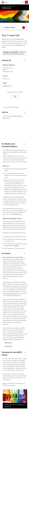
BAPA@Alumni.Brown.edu (13, 293)
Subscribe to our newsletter (10, 52)
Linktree (16, 107)
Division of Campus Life (8, 6)
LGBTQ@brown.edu (17, 214)
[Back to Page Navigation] (24, 60)
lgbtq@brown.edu (7, 86)
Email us (5, 383)
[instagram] (15, 96)
